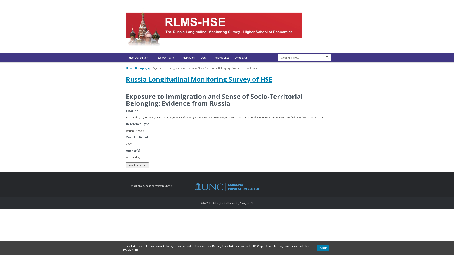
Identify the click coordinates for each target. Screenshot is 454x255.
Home (129, 68)
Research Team (165, 57)
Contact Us (241, 57)
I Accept (323, 247)
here (169, 186)
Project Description (137, 57)
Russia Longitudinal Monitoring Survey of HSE (199, 79)
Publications (189, 57)
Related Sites (221, 57)
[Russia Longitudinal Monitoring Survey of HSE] (214, 26)
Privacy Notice (130, 249)
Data (204, 57)
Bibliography (142, 68)
